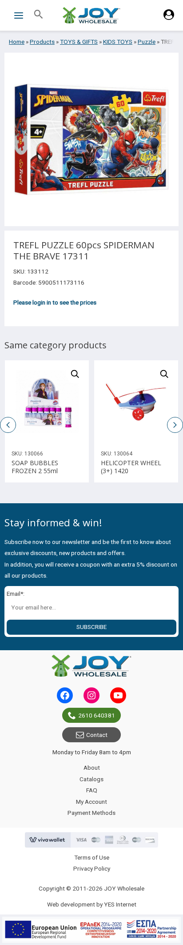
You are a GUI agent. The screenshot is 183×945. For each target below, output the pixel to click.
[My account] (168, 17)
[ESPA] (91, 929)
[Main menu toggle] (18, 15)
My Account (91, 801)
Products (42, 41)
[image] (47, 402)
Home (16, 41)
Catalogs (91, 779)
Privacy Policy (91, 868)
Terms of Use (91, 857)
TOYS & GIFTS (79, 41)
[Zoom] (75, 374)
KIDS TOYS (117, 41)
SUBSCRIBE (91, 626)
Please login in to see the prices (54, 302)
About (92, 767)
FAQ (91, 790)
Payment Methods (91, 812)
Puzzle (146, 41)
